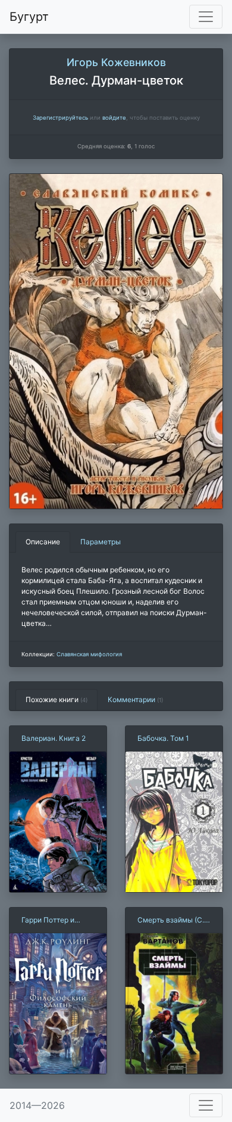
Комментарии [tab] (135, 699)
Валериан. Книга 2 (53, 738)
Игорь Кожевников (116, 62)
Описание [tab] (43, 541)
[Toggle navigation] (205, 17)
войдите (114, 117)
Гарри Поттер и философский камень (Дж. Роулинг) (47, 920)
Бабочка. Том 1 (163, 738)
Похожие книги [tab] (56, 699)
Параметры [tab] (100, 541)
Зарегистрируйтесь (60, 117)
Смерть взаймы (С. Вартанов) (170, 920)
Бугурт (29, 17)
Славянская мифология (89, 654)
